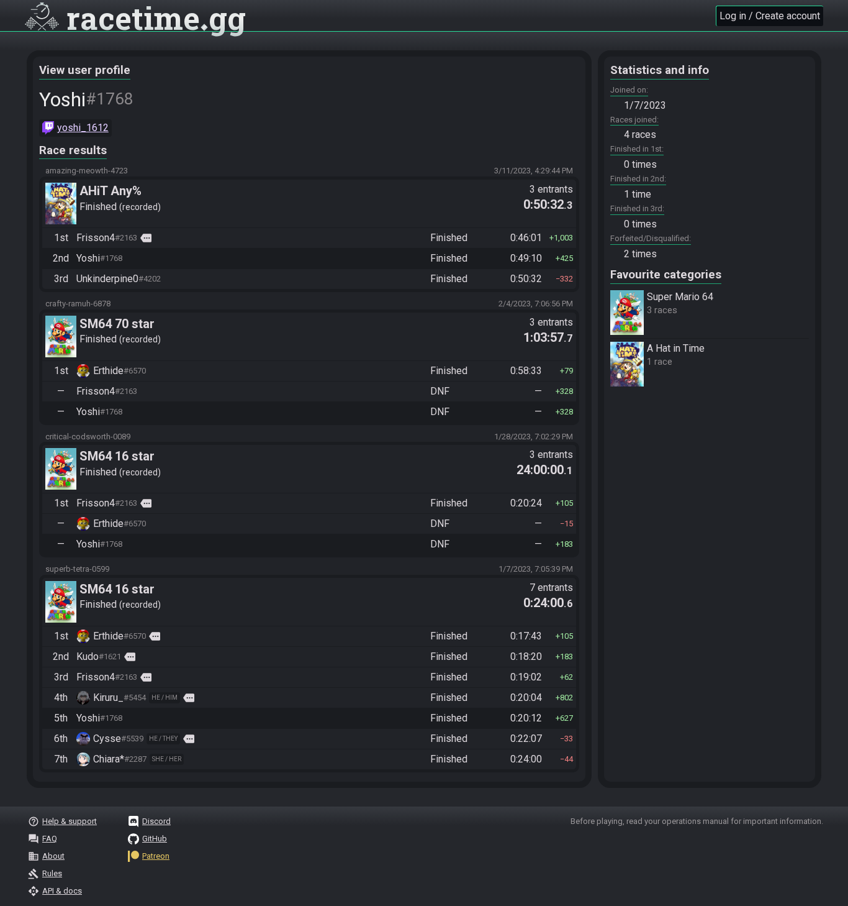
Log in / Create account (769, 16)
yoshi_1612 (83, 128)
